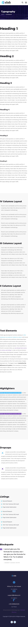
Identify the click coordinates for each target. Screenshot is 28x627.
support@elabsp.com (14, 595)
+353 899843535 (14, 604)
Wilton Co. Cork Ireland (14, 586)
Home (2, 14)
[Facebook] (15, 622)
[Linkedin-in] (12, 622)
